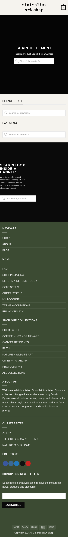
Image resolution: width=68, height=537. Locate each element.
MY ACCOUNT (10, 299)
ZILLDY (6, 433)
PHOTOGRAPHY (12, 366)
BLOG (5, 250)
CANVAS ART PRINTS (15, 342)
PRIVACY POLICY (13, 311)
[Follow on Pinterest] (28, 463)
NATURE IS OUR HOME (16, 445)
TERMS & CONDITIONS (16, 305)
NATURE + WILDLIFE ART (17, 354)
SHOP (6, 238)
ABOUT (6, 244)
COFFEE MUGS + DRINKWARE (20, 336)
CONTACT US (10, 287)
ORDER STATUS (12, 293)
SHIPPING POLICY (13, 275)
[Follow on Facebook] (5, 463)
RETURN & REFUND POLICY (19, 281)
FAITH (6, 348)
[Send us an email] (22, 463)
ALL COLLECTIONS (13, 372)
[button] (4, 7)
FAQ (4, 268)
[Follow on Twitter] (16, 463)
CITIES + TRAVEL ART (15, 360)
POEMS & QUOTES (13, 330)
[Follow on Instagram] (11, 463)
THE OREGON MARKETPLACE (20, 439)
